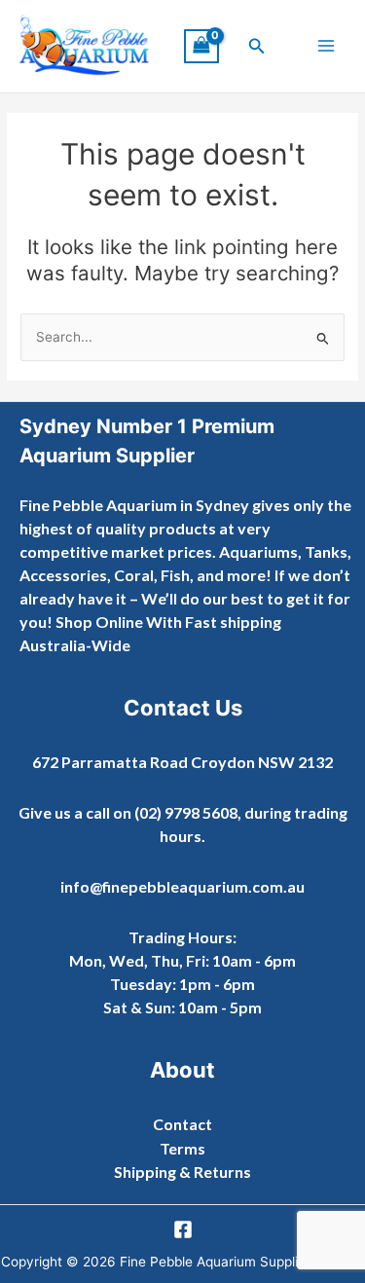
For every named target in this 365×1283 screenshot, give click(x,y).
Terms (182, 1148)
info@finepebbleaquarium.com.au (182, 886)
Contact (182, 1124)
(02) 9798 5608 (185, 812)
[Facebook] (183, 1229)
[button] (257, 46)
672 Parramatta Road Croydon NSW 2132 (182, 761)
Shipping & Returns (182, 1171)
